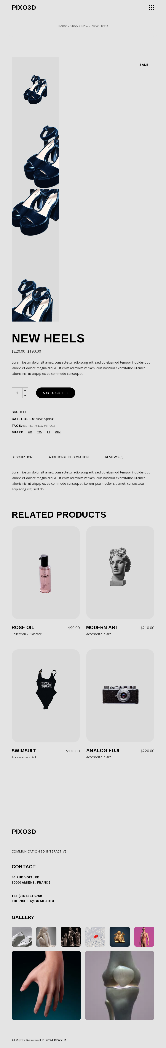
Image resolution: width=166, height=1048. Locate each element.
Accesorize (94, 634)
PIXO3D (24, 7)
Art (108, 634)
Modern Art (102, 627)
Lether (29, 425)
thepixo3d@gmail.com (33, 901)
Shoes (51, 425)
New (39, 419)
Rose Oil (23, 627)
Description (22, 457)
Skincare (36, 634)
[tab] (26, 457)
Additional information (69, 457)
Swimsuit (24, 750)
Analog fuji (103, 750)
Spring (49, 419)
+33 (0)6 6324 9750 (27, 896)
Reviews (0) (114, 457)
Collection (19, 634)
